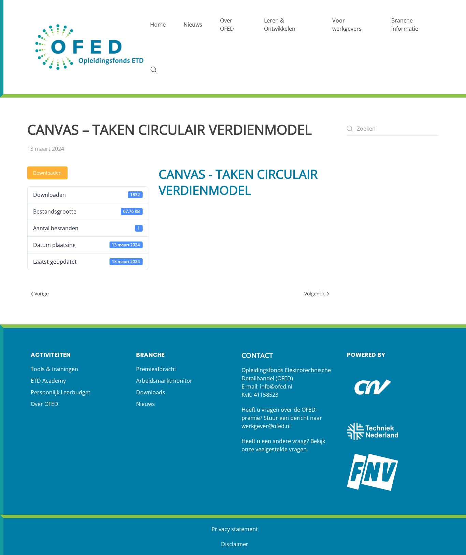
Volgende (314, 293)
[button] (153, 69)
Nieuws (193, 24)
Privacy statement (235, 529)
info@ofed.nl (276, 386)
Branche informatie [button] (404, 24)
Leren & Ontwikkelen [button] (279, 24)
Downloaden (47, 173)
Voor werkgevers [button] (347, 24)
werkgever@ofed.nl (266, 426)
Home (158, 24)
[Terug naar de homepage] (90, 47)
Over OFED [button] (227, 24)
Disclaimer (234, 544)
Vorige (41, 293)
